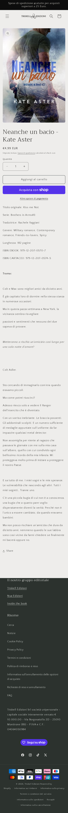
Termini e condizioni (19, 657)
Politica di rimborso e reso (22, 666)
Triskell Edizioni (17, 588)
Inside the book (17, 603)
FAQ (9, 695)
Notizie (11, 633)
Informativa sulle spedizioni (30, 800)
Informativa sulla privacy (52, 788)
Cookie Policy (15, 641)
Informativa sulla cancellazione (36, 805)
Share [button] (9, 550)
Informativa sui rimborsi (25, 788)
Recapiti (51, 800)
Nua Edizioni (15, 595)
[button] (7, 16)
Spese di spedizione (26, 153)
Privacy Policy (15, 649)
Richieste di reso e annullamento (26, 687)
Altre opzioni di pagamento (34, 198)
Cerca (10, 625)
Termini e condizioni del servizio (35, 794)
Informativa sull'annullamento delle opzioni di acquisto (32, 677)
